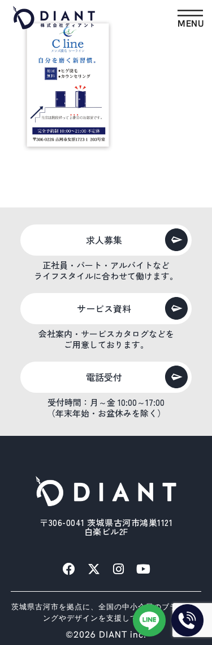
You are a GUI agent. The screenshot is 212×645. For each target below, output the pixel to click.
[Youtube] (143, 569)
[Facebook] (69, 569)
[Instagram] (118, 569)
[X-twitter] (93, 569)
